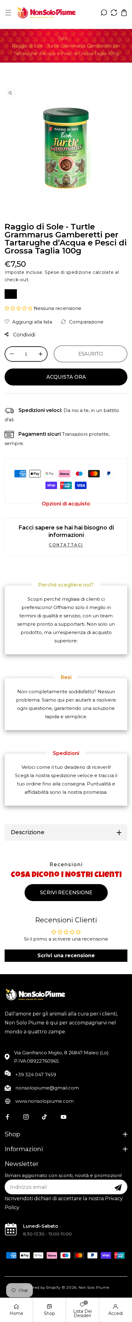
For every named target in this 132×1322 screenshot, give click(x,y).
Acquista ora (66, 377)
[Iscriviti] (118, 1187)
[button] (8, 12)
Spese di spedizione (68, 272)
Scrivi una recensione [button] (66, 955)
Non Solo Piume (94, 1287)
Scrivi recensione (66, 893)
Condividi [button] (23, 335)
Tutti (63, 38)
